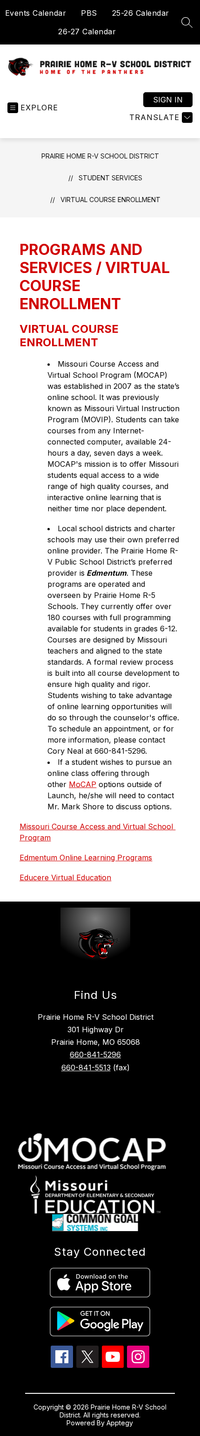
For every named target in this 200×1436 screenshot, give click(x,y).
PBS (89, 13)
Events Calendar (36, 13)
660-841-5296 (95, 1054)
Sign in (168, 99)
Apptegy (120, 1423)
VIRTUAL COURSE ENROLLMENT (110, 199)
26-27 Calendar (87, 31)
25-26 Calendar (140, 13)
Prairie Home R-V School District (100, 156)
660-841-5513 (86, 1067)
